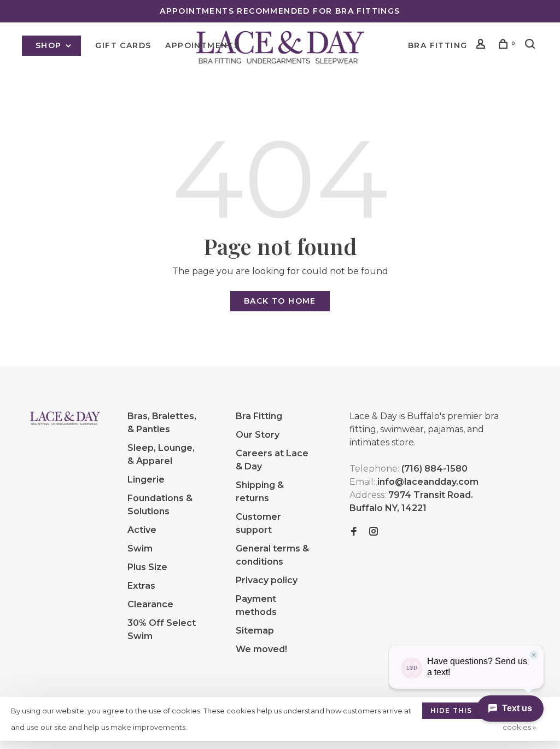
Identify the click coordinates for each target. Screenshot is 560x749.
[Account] (482, 45)
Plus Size (147, 567)
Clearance (150, 604)
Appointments (202, 45)
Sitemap (255, 630)
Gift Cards (123, 45)
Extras (141, 585)
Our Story (257, 434)
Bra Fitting (437, 45)
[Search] (531, 45)
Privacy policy (267, 580)
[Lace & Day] (65, 418)
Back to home (280, 301)
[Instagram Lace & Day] (373, 532)
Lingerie (146, 479)
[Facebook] (353, 532)
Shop (50, 45)
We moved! (261, 649)
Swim (140, 548)
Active (141, 530)
